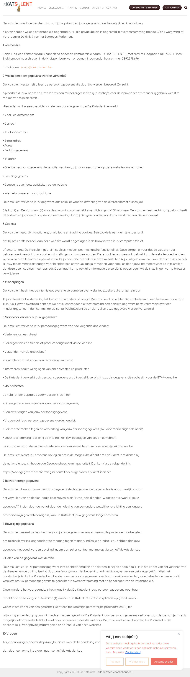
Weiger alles (137, 661)
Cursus (84, 7)
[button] (185, 7)
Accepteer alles (164, 661)
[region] (142, 650)
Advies (42, 7)
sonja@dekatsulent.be (36, 67)
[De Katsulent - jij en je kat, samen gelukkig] (17, 7)
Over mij (98, 7)
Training (71, 7)
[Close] (178, 634)
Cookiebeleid (132, 652)
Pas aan (115, 661)
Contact (111, 7)
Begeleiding (56, 7)
